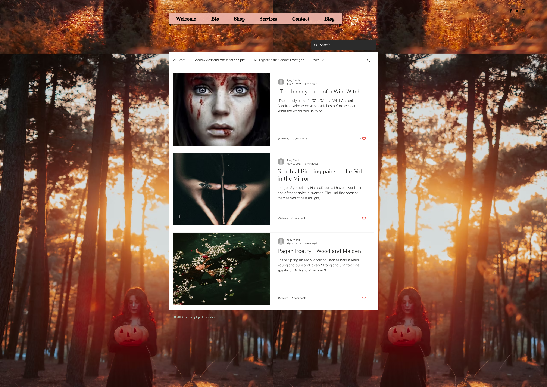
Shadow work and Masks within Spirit (220, 60)
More (316, 60)
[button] (354, 20)
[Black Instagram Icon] (523, 11)
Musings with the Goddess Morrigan (279, 60)
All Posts (179, 60)
